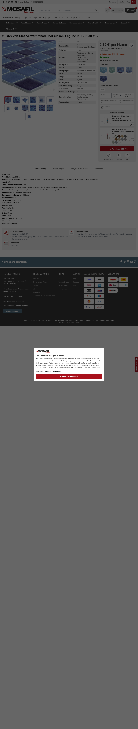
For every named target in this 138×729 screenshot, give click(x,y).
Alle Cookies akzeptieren (69, 377)
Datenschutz (96, 367)
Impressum (48, 371)
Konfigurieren (57, 371)
